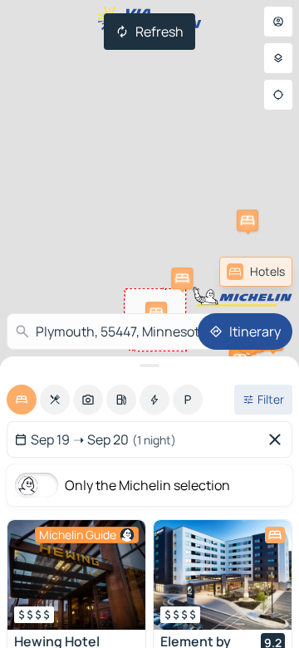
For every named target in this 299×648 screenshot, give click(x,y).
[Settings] (278, 58)
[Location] (278, 95)
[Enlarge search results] (149, 365)
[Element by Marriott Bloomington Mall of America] (223, 575)
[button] (182, 278)
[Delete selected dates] (278, 439)
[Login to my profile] (278, 22)
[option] (22, 400)
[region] (76, 575)
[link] (255, 272)
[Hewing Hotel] (76, 575)
